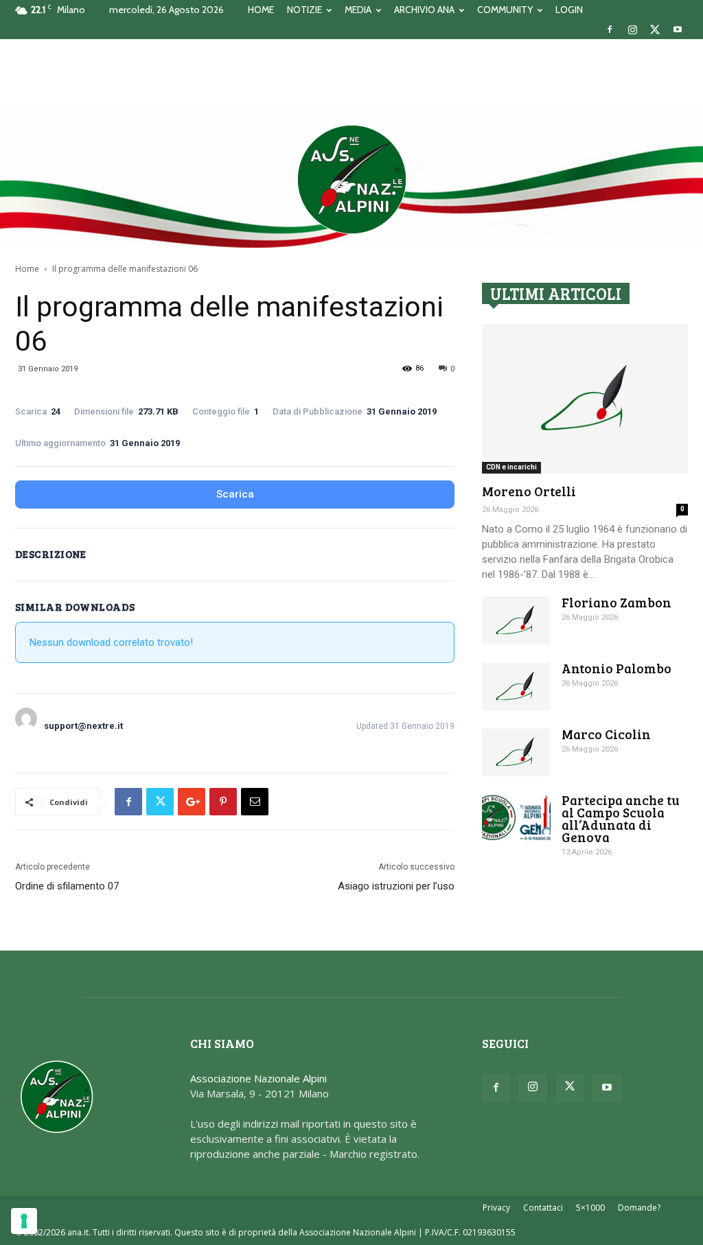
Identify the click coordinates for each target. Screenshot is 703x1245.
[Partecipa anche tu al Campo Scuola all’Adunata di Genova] (516, 817)
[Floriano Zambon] (516, 620)
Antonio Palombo (616, 668)
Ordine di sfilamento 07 (67, 886)
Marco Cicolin (606, 734)
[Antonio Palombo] (516, 686)
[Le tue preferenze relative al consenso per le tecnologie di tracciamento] (24, 1221)
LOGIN (569, 9)
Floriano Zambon (616, 602)
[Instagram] (632, 29)
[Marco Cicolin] (516, 752)
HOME (261, 9)
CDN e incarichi (511, 467)
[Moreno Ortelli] (585, 399)
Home (27, 269)
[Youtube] (677, 29)
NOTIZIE (304, 9)
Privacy (496, 1207)
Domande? (639, 1207)
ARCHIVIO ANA (424, 9)
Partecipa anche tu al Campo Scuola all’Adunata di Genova (621, 818)
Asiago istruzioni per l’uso (396, 886)
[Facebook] (609, 29)
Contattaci (543, 1207)
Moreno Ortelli (529, 491)
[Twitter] (655, 29)
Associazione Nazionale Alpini (258, 1078)
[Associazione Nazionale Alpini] (351, 179)
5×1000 (590, 1207)
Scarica (235, 494)
